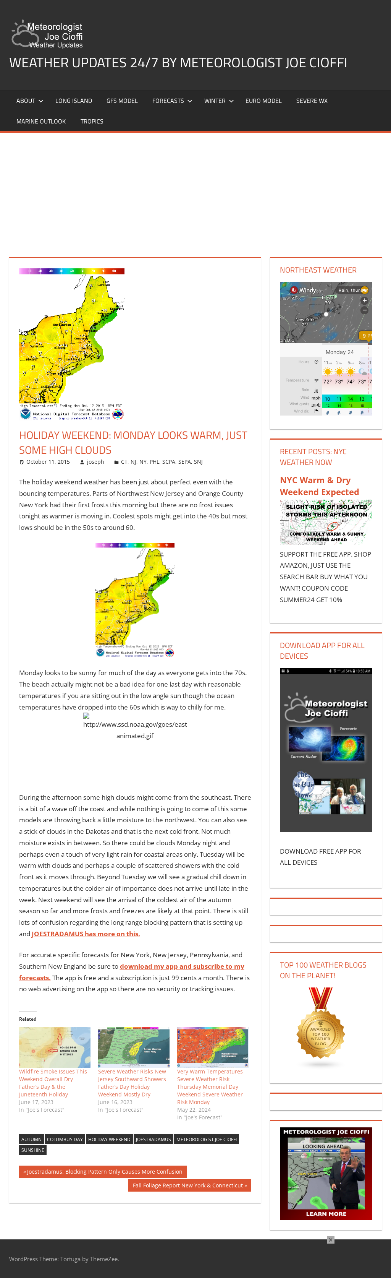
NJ (133, 461)
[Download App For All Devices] (326, 829)
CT (124, 461)
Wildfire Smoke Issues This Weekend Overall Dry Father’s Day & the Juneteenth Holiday (53, 1083)
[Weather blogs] (321, 1067)
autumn (31, 1139)
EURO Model (264, 100)
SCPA (168, 461)
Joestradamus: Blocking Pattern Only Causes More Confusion (105, 1173)
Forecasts (168, 100)
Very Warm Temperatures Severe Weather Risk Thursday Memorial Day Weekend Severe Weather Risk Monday (210, 1087)
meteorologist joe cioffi (206, 1139)
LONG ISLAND (73, 100)
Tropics (92, 121)
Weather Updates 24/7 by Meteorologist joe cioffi (178, 62)
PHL (154, 461)
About (25, 100)
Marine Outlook (41, 121)
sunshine (32, 1150)
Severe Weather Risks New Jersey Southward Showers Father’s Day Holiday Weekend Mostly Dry (132, 1083)
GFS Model (122, 100)
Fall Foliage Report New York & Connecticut (187, 1186)
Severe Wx (312, 100)
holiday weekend (109, 1139)
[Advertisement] (195, 190)
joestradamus (153, 1139)
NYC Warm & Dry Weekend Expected (319, 485)
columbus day (65, 1139)
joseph (95, 461)
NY (143, 461)
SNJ (198, 461)
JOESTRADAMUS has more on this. (86, 933)
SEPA (184, 461)
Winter (215, 100)
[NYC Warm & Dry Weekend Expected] (326, 542)
